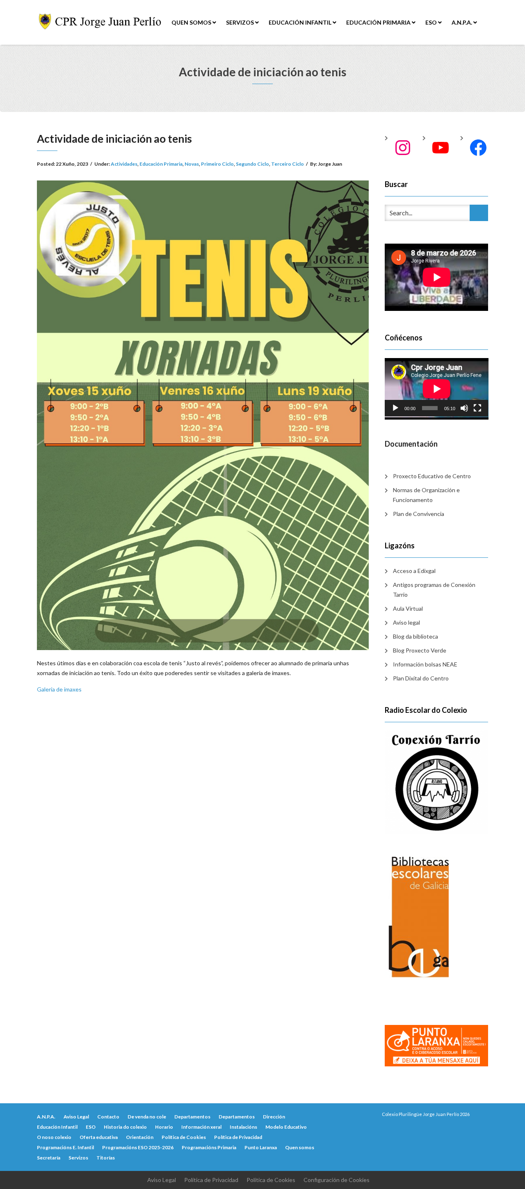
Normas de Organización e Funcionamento (426, 494)
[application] (436, 387)
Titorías (105, 1158)
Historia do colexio (125, 1127)
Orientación (139, 1137)
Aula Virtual (408, 608)
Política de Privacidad (238, 1137)
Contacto (108, 1117)
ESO (431, 22)
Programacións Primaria (209, 1147)
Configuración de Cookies (337, 1179)
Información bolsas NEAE (425, 664)
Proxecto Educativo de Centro (432, 475)
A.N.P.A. (462, 22)
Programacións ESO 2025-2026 (137, 1147)
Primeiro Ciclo (217, 164)
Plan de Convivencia (418, 513)
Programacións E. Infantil (65, 1147)
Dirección (274, 1117)
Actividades (124, 164)
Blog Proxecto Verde (419, 650)
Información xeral (201, 1127)
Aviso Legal (76, 1117)
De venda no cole (147, 1117)
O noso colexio (54, 1137)
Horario (164, 1127)
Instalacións (243, 1127)
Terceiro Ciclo (287, 164)
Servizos (240, 22)
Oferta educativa (99, 1137)
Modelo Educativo (286, 1127)
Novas (192, 164)
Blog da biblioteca (415, 636)
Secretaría (48, 1158)
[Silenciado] (464, 408)
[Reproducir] (395, 408)
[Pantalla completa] (477, 408)
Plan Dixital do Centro (421, 678)
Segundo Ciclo (252, 164)
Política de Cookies (184, 1137)
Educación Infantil (301, 22)
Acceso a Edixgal (414, 570)
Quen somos (191, 22)
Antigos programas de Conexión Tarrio (434, 589)
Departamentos (192, 1117)
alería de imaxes (61, 689)
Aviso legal (406, 622)
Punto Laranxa (260, 1147)
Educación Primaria (379, 22)
